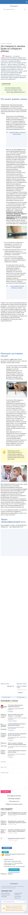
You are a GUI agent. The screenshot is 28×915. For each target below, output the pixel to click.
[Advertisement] (14, 29)
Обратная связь (18, 896)
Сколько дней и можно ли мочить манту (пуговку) (17, 751)
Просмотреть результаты (14, 872)
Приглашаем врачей (5, 894)
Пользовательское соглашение (18, 894)
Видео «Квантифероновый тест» (15, 92)
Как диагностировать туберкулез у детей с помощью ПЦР (17, 734)
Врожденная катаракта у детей (16, 838)
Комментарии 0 (7, 697)
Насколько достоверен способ (13, 90)
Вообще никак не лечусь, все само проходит (14, 866)
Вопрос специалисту (5, 893)
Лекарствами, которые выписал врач (12, 861)
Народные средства (8, 859)
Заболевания (4, 896)
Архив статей (17, 898)
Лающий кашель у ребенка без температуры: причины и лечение (17, 821)
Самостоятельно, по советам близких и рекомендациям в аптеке (13, 863)
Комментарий (4, 772)
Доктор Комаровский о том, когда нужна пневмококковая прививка (17, 813)
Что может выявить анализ (13, 88)
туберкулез (11, 711)
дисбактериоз (11, 730)
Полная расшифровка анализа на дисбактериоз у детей (17, 724)
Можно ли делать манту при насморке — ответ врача (15, 715)
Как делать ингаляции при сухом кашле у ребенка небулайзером (16, 830)
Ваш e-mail (3, 767)
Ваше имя (3, 761)
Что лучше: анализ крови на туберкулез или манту (15, 705)
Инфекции (9, 43)
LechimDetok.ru (4, 43)
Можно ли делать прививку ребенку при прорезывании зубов (17, 743)
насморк (10, 720)
